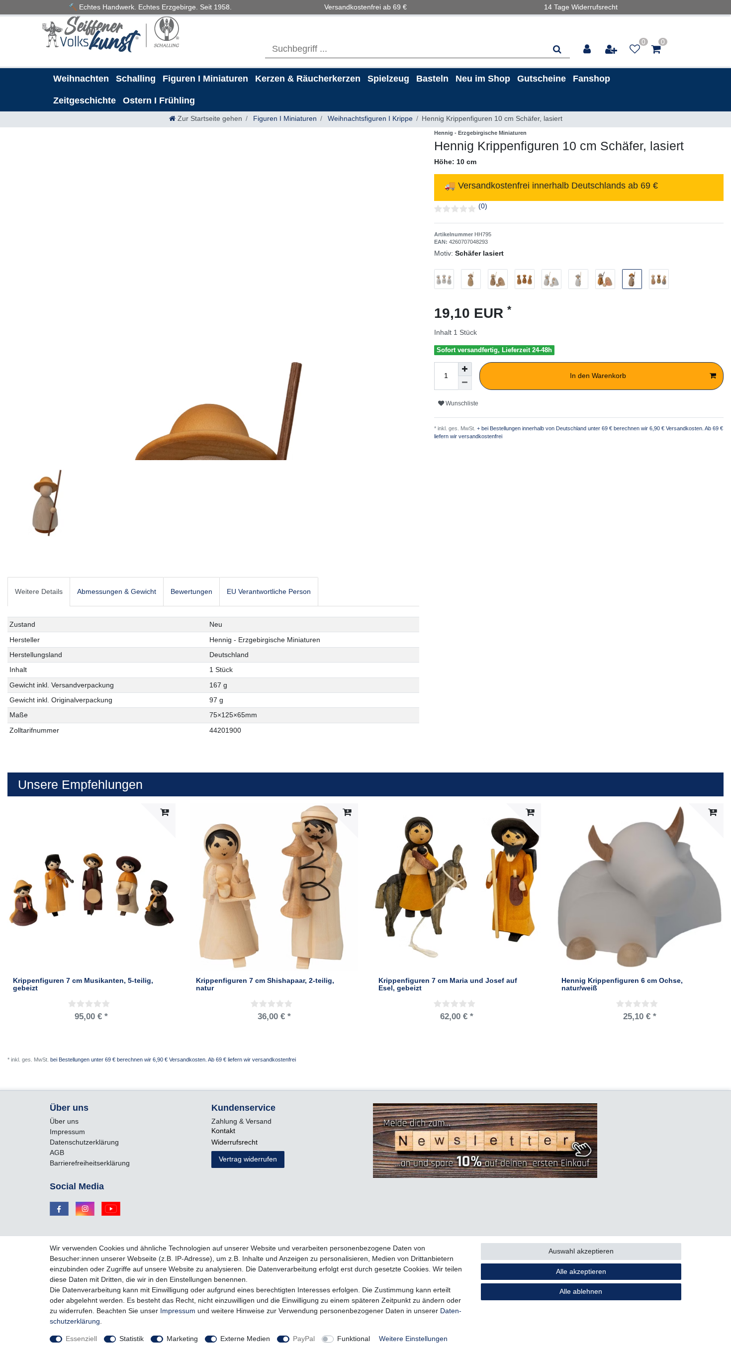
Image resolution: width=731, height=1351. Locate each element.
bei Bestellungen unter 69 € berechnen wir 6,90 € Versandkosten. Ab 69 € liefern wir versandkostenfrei (173, 1059)
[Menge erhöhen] (465, 369)
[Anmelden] (587, 49)
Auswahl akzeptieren (581, 1251)
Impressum (67, 1132)
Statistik (131, 1339)
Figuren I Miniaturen (205, 79)
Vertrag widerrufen (248, 1159)
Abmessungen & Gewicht (116, 591)
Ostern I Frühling (159, 100)
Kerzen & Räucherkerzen (308, 79)
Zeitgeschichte (84, 100)
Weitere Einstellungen (413, 1339)
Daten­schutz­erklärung (84, 1142)
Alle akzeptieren (581, 1271)
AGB (57, 1153)
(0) (482, 206)
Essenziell (81, 1339)
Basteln (432, 79)
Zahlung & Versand (241, 1121)
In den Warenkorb (598, 376)
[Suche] (557, 49)
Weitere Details (39, 591)
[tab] (38, 591)
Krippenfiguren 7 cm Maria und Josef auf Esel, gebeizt (447, 984)
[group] (640, 887)
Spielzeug (388, 79)
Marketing (182, 1339)
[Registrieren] (611, 49)
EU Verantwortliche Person (269, 591)
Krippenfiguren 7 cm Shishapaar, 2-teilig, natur (265, 984)
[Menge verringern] (465, 383)
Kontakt (223, 1131)
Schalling (136, 79)
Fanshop (591, 79)
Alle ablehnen (580, 1291)
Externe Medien (245, 1339)
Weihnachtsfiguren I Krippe (369, 118)
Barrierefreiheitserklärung (90, 1163)
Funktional (353, 1339)
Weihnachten (81, 79)
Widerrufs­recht (234, 1142)
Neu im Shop (483, 79)
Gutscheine (541, 79)
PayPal (304, 1339)
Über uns (64, 1121)
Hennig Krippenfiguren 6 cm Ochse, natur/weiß (622, 984)
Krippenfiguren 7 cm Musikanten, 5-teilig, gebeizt (83, 984)
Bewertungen (191, 591)
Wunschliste (461, 403)
